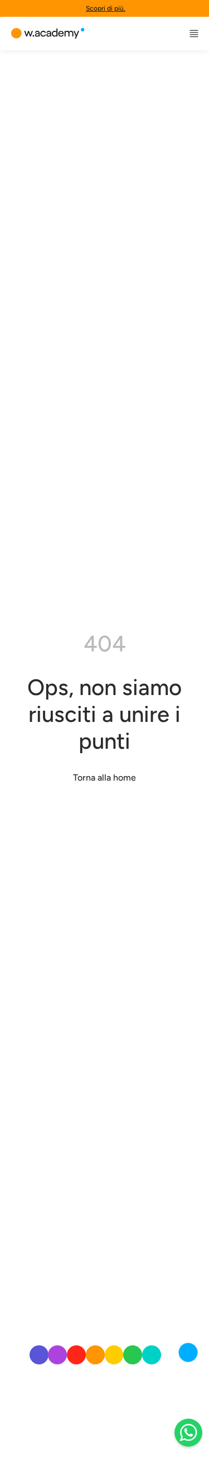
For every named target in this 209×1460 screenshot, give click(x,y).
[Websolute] (48, 33)
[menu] (194, 33)
